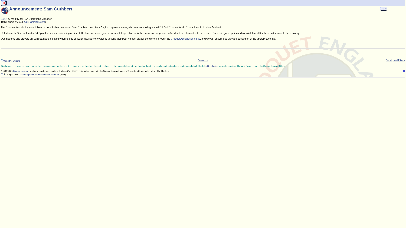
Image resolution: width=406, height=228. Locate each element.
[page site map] (5, 74)
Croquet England (20, 71)
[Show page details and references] (2, 74)
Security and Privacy (395, 60)
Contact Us (203, 60)
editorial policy (212, 66)
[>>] (5, 19)
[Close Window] (4, 3)
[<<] (2, 19)
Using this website (11, 61)
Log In (383, 8)
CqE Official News (34, 22)
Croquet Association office (185, 38)
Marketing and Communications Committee (39, 74)
